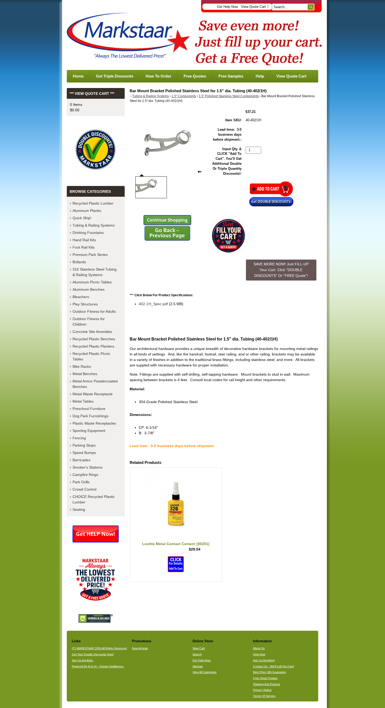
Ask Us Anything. (83, 660)
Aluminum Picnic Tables (92, 282)
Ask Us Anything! (264, 660)
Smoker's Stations (87, 467)
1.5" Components (184, 96)
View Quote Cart (255, 7)
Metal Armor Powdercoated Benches (95, 384)
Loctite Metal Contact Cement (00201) (176, 544)
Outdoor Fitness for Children (89, 321)
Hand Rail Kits (84, 240)
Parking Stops (84, 445)
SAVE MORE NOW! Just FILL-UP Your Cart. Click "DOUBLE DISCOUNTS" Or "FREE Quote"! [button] (281, 269)
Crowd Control (84, 489)
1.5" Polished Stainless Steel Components (229, 96)
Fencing (79, 438)
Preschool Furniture (89, 409)
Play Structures (85, 304)
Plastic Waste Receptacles (94, 423)
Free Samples (230, 76)
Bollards (79, 262)
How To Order (158, 76)
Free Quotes (195, 76)
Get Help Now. (228, 7)
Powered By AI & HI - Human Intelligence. (98, 666)
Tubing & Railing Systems (150, 96)
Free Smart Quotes (265, 678)
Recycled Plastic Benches (94, 339)
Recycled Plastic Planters (93, 346)
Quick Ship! (82, 218)
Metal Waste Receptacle (93, 394)
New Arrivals (140, 648)
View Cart (198, 648)
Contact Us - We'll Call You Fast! (273, 666)
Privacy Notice (262, 689)
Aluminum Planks (87, 210)
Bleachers (81, 297)
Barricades (81, 460)
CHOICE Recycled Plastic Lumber (94, 499)
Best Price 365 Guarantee (269, 672)
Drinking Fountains (88, 232)
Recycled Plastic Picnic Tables (91, 356)
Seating (79, 509)
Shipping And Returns (266, 684)
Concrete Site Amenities (92, 332)
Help (260, 76)
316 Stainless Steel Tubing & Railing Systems (95, 272)
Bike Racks (82, 366)
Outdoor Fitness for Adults (94, 311)
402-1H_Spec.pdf (153, 304)
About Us (259, 648)
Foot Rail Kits (84, 247)
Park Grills (81, 482)
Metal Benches (85, 374)
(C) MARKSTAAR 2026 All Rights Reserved (99, 648)
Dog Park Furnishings (90, 416)
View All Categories (204, 672)
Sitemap (197, 666)
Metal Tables (83, 401)
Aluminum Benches (88, 289)
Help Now (259, 654)
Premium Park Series (90, 255)
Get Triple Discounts (114, 76)
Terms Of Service (264, 696)
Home (78, 76)
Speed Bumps (84, 453)
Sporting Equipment (89, 431)
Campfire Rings (85, 475)
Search (197, 654)
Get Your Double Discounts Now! (93, 654)
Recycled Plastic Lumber (93, 203)
